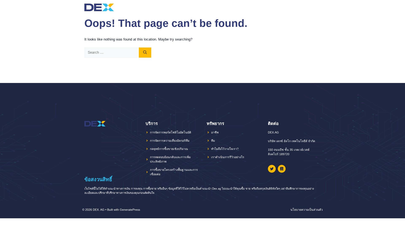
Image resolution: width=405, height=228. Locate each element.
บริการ (295, 7)
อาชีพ (215, 132)
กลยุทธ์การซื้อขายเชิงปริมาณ (169, 149)
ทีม (285, 7)
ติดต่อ (308, 7)
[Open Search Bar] (317, 7)
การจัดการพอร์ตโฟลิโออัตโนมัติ (170, 132)
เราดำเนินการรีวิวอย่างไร (227, 157)
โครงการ (253, 7)
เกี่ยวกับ (273, 7)
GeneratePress (130, 209)
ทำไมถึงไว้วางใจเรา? (225, 149)
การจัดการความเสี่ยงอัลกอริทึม (169, 140)
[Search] (145, 53)
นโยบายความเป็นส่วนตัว (306, 209)
